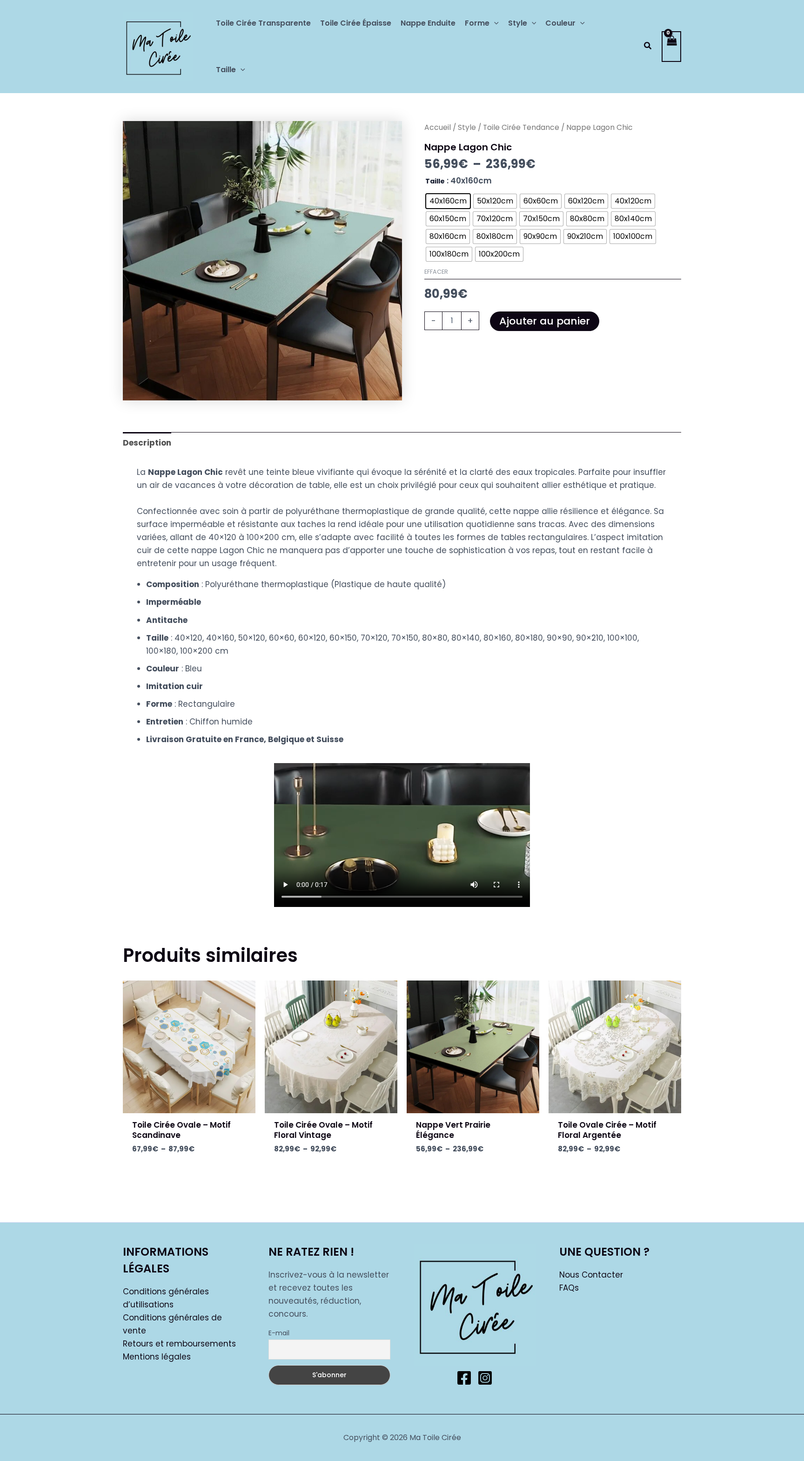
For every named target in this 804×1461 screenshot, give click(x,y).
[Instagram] (485, 1378)
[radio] (448, 201)
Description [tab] (147, 442)
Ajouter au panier (544, 321)
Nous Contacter (591, 1274)
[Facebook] (464, 1378)
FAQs (569, 1287)
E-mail (278, 1333)
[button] (494, 23)
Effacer (436, 272)
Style (467, 127)
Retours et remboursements (179, 1343)
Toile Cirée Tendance (521, 127)
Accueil (437, 127)
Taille (435, 181)
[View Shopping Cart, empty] (671, 46)
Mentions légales (157, 1356)
